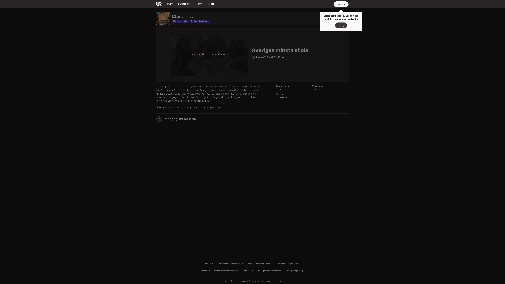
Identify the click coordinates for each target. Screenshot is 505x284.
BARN (200, 4)
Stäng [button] (341, 25)
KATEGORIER (183, 4)
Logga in (341, 4)
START (170, 4)
